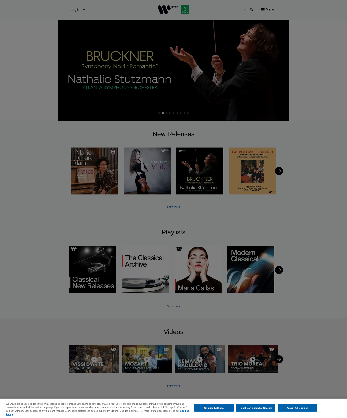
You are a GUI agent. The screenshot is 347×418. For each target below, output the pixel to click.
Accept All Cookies (297, 408)
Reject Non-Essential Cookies (255, 408)
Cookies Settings (214, 408)
